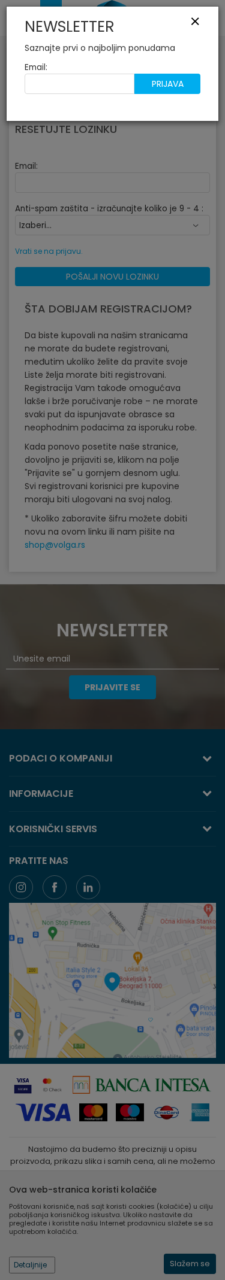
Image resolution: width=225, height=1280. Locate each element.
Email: (36, 67)
